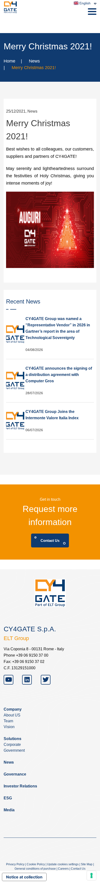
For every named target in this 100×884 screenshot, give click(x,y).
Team (8, 721)
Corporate (12, 744)
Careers (63, 868)
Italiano (81, 21)
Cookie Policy (36, 864)
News (34, 61)
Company (13, 709)
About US (12, 715)
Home (9, 61)
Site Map (86, 864)
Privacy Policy (15, 864)
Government (14, 750)
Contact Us (50, 540)
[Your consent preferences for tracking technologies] (91, 875)
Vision (9, 727)
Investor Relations (20, 786)
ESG (8, 798)
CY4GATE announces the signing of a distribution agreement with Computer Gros (58, 374)
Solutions (12, 739)
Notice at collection (24, 877)
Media (9, 810)
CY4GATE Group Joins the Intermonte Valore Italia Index (52, 415)
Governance (15, 774)
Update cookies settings (63, 864)
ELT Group (16, 638)
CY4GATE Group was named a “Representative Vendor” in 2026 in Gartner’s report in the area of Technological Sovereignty (57, 328)
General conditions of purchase (35, 868)
